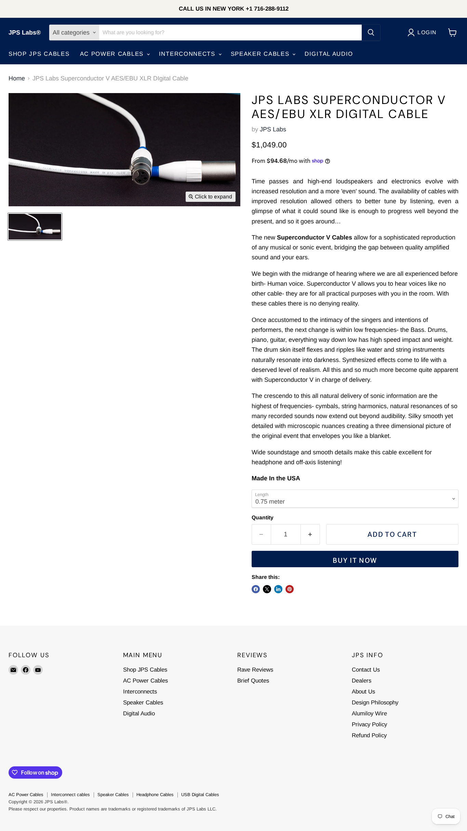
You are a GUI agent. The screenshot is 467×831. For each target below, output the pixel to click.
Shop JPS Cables (39, 54)
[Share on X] (267, 589)
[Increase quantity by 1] (310, 534)
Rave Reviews (255, 669)
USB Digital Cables (200, 794)
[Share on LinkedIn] (278, 589)
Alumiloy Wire (369, 713)
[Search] (371, 32)
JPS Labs (273, 129)
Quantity (262, 517)
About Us (363, 691)
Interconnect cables (70, 794)
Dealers (361, 680)
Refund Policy (369, 735)
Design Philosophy (375, 702)
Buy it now (355, 560)
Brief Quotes (253, 680)
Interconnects (188, 54)
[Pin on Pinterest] (289, 589)
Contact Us (366, 669)
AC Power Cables (113, 54)
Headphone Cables (155, 794)
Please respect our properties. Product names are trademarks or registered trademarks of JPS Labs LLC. (113, 808)
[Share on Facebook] (256, 589)
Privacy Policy (369, 724)
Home (17, 78)
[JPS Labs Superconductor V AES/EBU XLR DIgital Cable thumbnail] (35, 226)
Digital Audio (329, 54)
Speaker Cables (261, 54)
